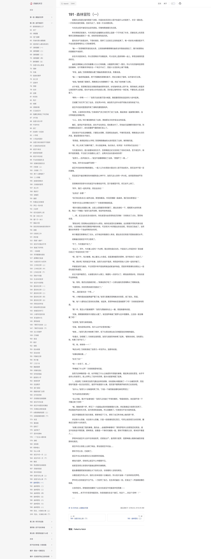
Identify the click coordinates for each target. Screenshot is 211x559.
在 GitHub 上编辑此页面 (79, 508)
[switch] (173, 3)
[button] (52, 17)
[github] (180, 3)
